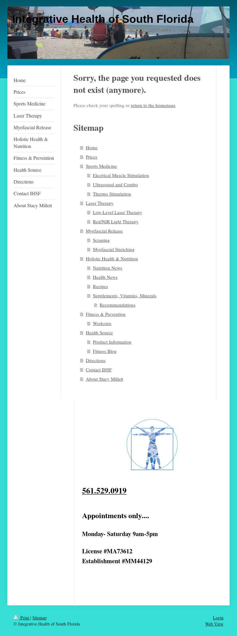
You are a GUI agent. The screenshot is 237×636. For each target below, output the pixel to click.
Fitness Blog (105, 351)
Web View (214, 624)
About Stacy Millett (104, 379)
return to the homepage (153, 105)
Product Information (112, 342)
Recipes (100, 286)
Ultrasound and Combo (115, 184)
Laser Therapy (100, 203)
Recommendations (117, 305)
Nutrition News (107, 268)
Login (218, 618)
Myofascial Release (104, 231)
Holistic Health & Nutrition (112, 258)
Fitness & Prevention (106, 314)
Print (24, 618)
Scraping (101, 240)
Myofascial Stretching (114, 249)
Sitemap (39, 618)
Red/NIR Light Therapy (116, 221)
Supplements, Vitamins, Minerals (124, 295)
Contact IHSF (99, 369)
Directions (96, 360)
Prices (91, 157)
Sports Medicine (101, 166)
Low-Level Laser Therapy (117, 212)
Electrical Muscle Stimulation (121, 175)
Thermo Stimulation (112, 194)
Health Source (99, 332)
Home (92, 147)
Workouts (102, 323)
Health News (105, 277)
